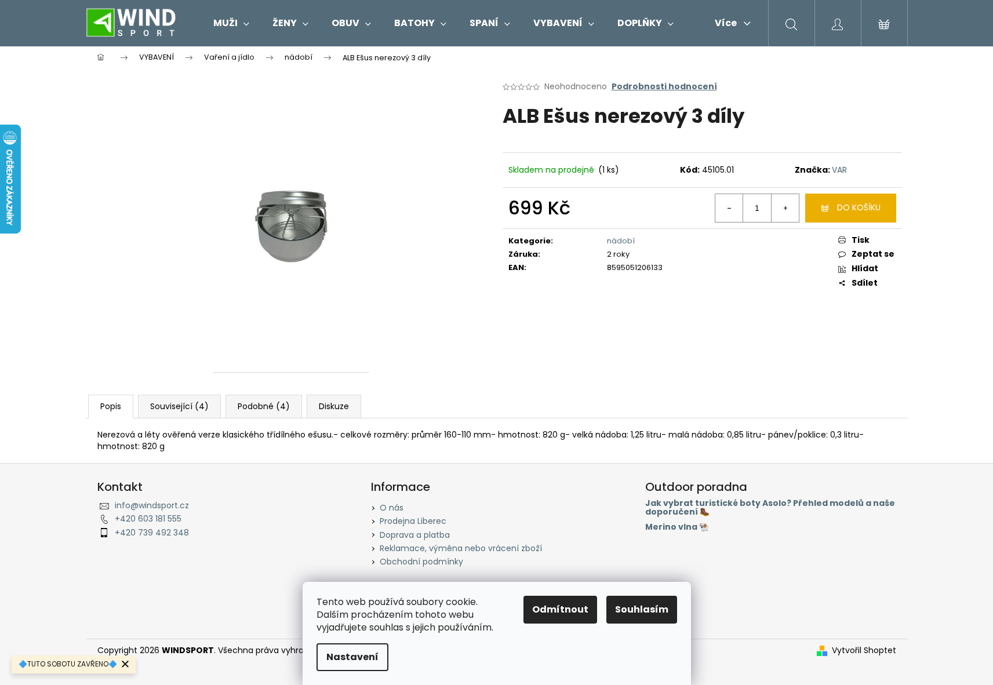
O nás (391, 507)
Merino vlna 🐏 (677, 527)
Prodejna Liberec (413, 521)
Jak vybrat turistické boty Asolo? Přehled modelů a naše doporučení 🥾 (770, 508)
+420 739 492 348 (152, 532)
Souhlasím (641, 609)
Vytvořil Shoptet (864, 650)
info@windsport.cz (152, 505)
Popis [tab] (110, 406)
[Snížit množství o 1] (729, 208)
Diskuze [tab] (334, 406)
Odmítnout (560, 609)
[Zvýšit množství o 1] (785, 208)
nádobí (621, 240)
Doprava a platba (415, 535)
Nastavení (352, 657)
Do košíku (859, 207)
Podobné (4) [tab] (264, 406)
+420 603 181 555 (148, 518)
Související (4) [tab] (179, 406)
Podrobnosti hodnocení (664, 86)
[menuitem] (231, 23)
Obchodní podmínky (421, 561)
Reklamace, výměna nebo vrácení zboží (461, 548)
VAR (839, 170)
